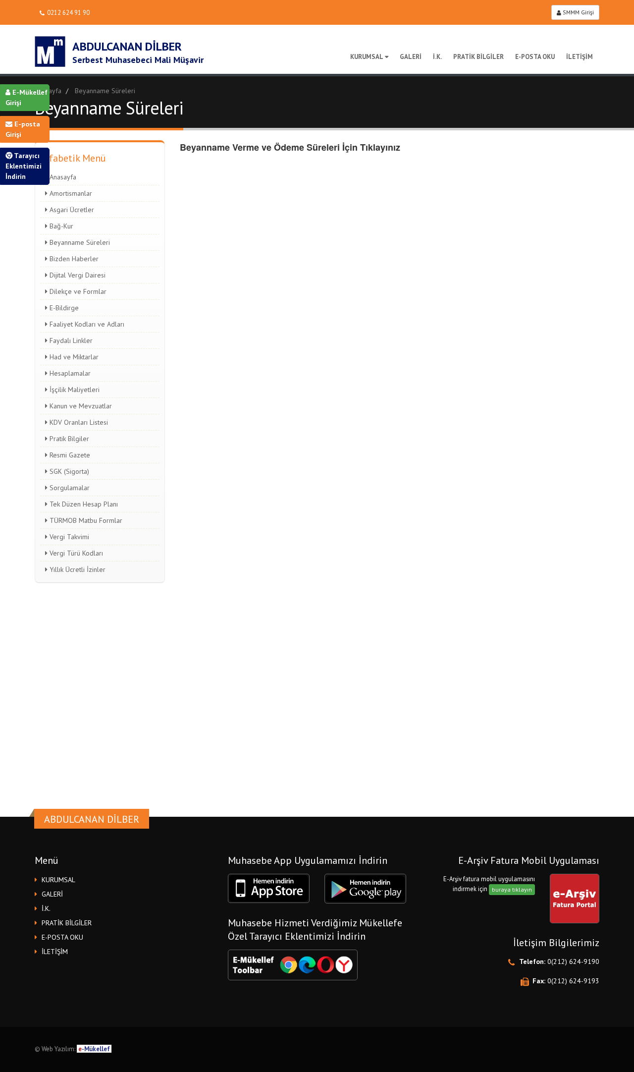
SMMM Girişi (577, 12)
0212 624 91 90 (68, 12)
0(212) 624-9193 (573, 980)
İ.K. (437, 57)
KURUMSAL (366, 57)
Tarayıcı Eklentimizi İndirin (23, 166)
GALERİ (411, 57)
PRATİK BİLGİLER (478, 57)
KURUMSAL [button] (58, 879)
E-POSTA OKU (535, 57)
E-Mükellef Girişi (26, 97)
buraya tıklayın (512, 889)
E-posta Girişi (22, 129)
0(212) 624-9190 (573, 961)
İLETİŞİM (579, 57)
